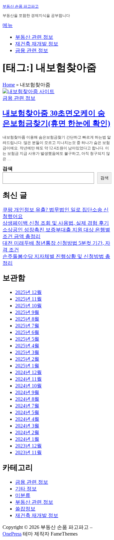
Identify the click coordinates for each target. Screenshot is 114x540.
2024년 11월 (28, 379)
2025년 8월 (27, 319)
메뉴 (8, 25)
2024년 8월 (27, 399)
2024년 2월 (27, 432)
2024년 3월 (27, 425)
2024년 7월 (27, 405)
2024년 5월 (27, 412)
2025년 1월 (27, 365)
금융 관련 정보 (31, 50)
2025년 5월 (27, 339)
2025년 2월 (27, 359)
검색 (8, 168)
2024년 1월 (27, 439)
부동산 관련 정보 (34, 37)
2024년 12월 (28, 372)
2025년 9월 (27, 312)
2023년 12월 (28, 445)
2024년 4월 (27, 419)
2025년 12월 (28, 292)
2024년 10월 (28, 385)
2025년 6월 (27, 332)
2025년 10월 (28, 305)
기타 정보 (26, 488)
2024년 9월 (27, 392)
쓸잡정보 (25, 508)
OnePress (12, 534)
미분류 (22, 495)
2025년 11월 (28, 299)
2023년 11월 (28, 452)
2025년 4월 (27, 345)
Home (9, 84)
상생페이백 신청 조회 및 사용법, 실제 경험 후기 (56, 223)
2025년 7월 (27, 325)
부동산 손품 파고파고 (21, 6)
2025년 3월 (27, 352)
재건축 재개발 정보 (36, 43)
